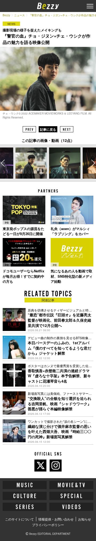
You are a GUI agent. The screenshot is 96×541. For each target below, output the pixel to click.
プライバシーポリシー (48, 524)
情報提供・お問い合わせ (56, 519)
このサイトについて (19, 519)
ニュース (19, 15)
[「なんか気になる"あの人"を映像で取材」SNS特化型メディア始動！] (72, 252)
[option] (31, 163)
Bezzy (6, 15)
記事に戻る (48, 129)
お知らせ (84, 519)
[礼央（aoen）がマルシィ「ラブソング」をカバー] (72, 209)
